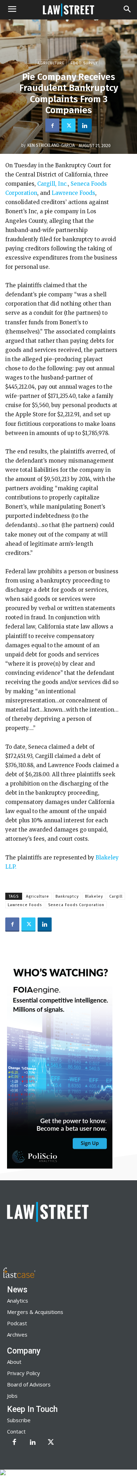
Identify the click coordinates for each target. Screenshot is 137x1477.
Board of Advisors (29, 1384)
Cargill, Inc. (52, 183)
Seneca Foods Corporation (76, 905)
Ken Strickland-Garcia (51, 145)
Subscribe (19, 1420)
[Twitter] (68, 125)
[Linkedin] (85, 125)
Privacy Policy (23, 1373)
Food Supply (84, 63)
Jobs (12, 1395)
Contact (16, 1431)
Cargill (116, 896)
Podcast (17, 1323)
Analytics (17, 1300)
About (14, 1361)
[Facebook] (52, 125)
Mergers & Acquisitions (35, 1311)
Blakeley (94, 896)
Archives (17, 1334)
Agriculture (51, 63)
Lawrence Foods (73, 193)
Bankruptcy (67, 896)
